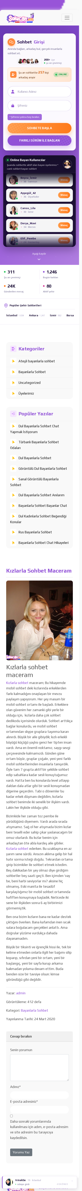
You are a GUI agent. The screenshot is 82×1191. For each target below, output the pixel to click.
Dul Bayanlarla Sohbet (35, 458)
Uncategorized (30, 383)
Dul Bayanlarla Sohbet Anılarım (41, 495)
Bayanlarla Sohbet (32, 372)
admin (20, 993)
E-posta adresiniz (24, 1102)
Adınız (15, 1087)
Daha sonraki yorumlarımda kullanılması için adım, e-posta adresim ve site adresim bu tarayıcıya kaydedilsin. (39, 1129)
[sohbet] (20, 18)
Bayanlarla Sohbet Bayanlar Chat (43, 506)
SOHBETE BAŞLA (39, 128)
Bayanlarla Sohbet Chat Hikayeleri (44, 543)
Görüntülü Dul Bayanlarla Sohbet (43, 469)
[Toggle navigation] (67, 18)
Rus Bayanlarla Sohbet (35, 532)
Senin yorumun (21, 1050)
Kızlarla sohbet (17, 683)
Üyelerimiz (26, 393)
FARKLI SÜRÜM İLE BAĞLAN (39, 140)
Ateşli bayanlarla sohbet (37, 361)
